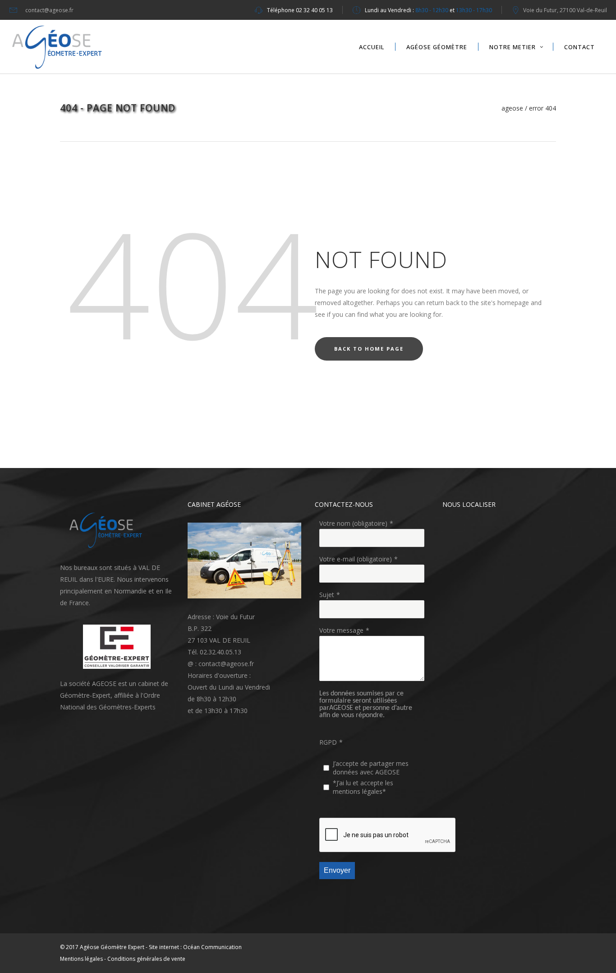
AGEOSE (512, 108)
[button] (108, 530)
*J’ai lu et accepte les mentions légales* (363, 787)
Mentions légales (81, 959)
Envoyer (337, 870)
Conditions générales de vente (146, 959)
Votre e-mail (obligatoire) (355, 559)
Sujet (326, 594)
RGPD (328, 742)
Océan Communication (212, 947)
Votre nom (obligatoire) (353, 523)
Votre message (341, 630)
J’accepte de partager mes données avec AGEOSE (371, 767)
